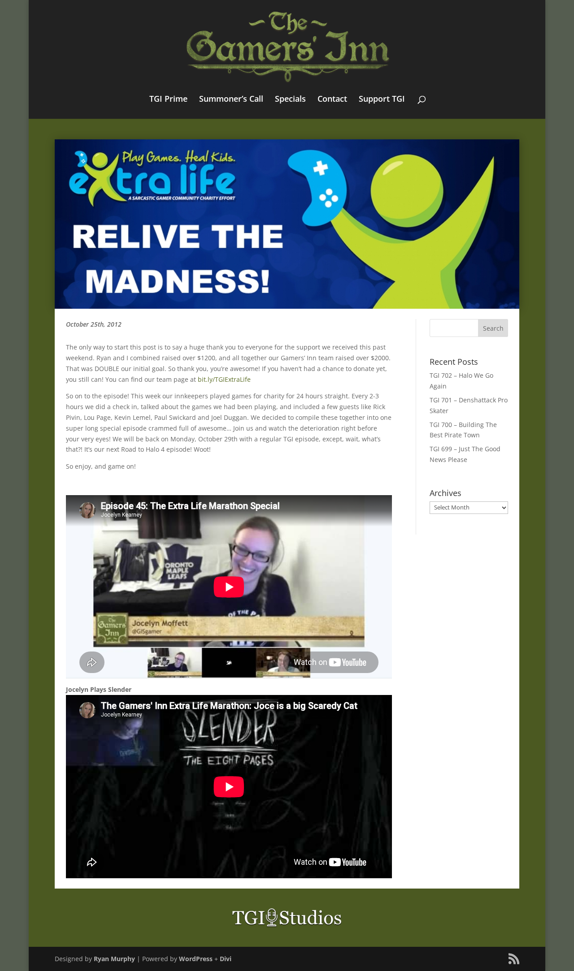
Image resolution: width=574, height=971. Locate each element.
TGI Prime (168, 99)
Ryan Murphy (114, 958)
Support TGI (382, 99)
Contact (332, 99)
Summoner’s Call (231, 99)
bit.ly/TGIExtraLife (224, 379)
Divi (225, 958)
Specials (290, 99)
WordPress (196, 958)
